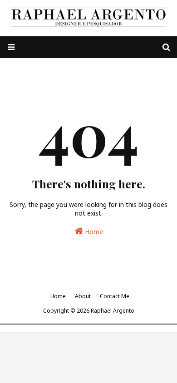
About (83, 296)
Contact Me (114, 296)
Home (93, 231)
